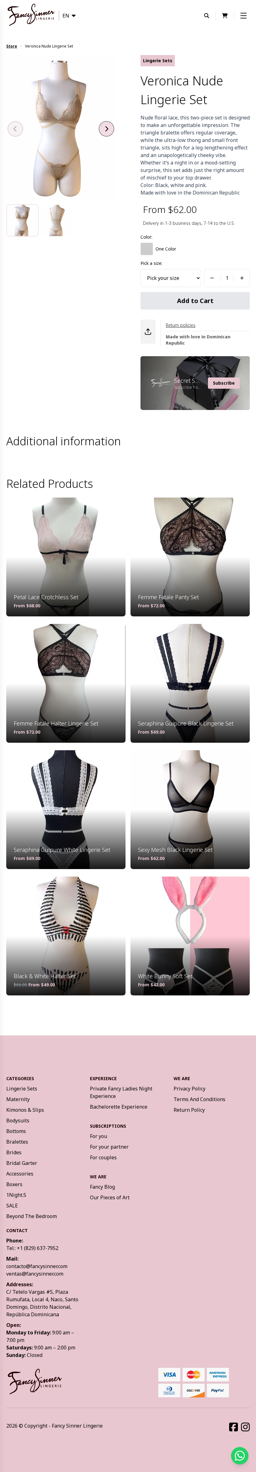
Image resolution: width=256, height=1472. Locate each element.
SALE (12, 1205)
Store (11, 46)
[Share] (147, 332)
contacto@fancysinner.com (36, 1266)
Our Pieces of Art (110, 1197)
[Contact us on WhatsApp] (240, 1455)
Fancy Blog (102, 1186)
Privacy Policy (189, 1088)
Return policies (180, 325)
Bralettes (17, 1141)
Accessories (19, 1173)
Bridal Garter (21, 1163)
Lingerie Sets (21, 1088)
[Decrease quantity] (211, 278)
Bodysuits (17, 1120)
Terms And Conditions (199, 1099)
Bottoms (16, 1131)
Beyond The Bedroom (31, 1216)
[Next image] (106, 129)
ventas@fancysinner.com (34, 1273)
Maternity (18, 1099)
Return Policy (189, 1109)
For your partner (109, 1146)
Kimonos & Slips (25, 1109)
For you (98, 1136)
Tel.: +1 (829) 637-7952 (32, 1248)
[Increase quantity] (242, 278)
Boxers (14, 1184)
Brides (14, 1152)
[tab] (22, 220)
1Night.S (16, 1194)
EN (65, 15)
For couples (103, 1157)
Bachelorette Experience (118, 1106)
